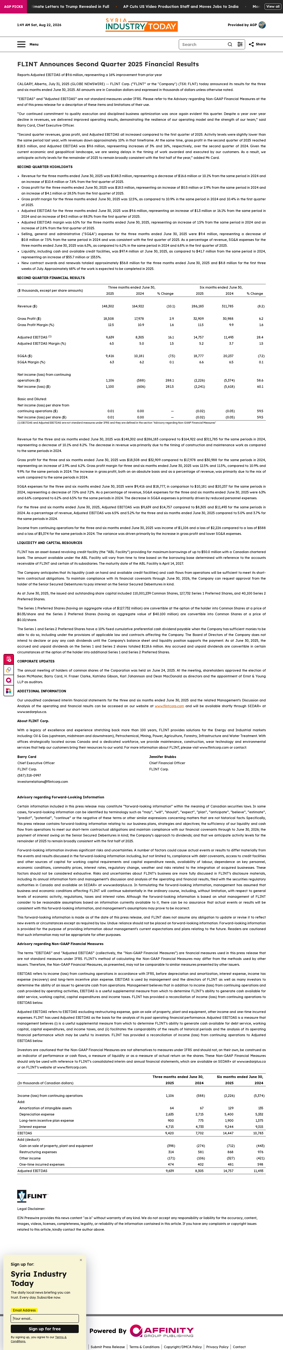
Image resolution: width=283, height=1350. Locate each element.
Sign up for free (45, 1328)
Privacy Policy (217, 1347)
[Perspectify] (8, 670)
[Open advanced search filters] (240, 44)
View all (272, 6)
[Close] (81, 1260)
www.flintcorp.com (169, 706)
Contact (239, 1347)
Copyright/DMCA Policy (183, 1347)
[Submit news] (8, 659)
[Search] (230, 44)
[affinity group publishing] (8, 680)
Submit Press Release (108, 1347)
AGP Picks (13, 7)
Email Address (24, 1310)
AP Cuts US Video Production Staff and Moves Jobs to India (180, 6)
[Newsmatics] (8, 690)
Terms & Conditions (144, 1347)
